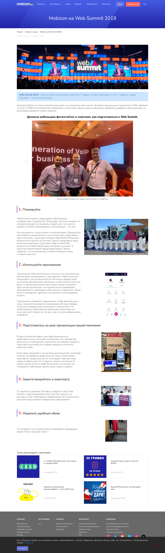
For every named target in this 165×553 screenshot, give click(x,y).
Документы (83, 532)
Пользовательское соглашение (117, 524)
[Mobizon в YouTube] (122, 537)
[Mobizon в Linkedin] (129, 537)
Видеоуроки (60, 529)
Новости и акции (85, 529)
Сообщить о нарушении (114, 532)
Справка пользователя (64, 524)
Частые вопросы (62, 526)
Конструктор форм (23, 526)
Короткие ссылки (23, 532)
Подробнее (29, 543)
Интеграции (44, 519)
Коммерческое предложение (89, 526)
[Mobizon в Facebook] (115, 537)
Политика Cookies (112, 529)
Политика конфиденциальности (117, 526)
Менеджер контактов (24, 529)
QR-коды (20, 535)
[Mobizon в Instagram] (136, 537)
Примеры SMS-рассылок (88, 524)
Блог (80, 535)
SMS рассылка (22, 524)
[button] (27, 161)
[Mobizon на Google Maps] (108, 537)
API (40, 524)
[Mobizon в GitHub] (144, 537)
